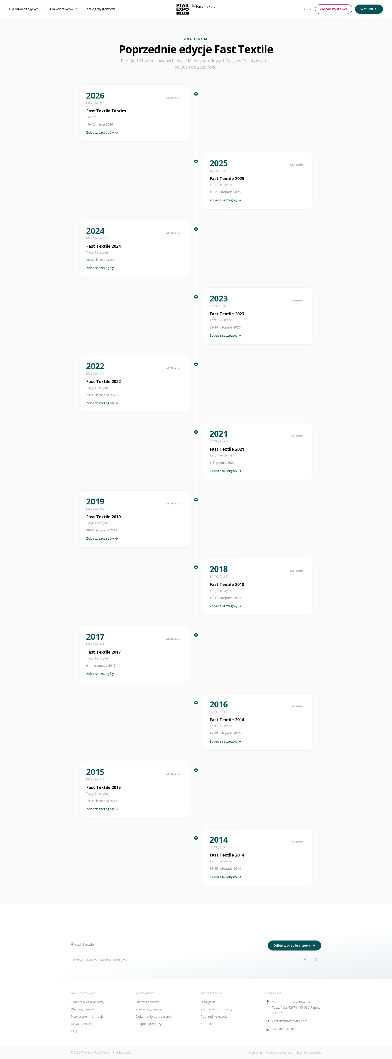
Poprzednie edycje (214, 1016)
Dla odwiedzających (24, 9)
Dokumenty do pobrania (154, 1016)
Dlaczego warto (82, 1009)
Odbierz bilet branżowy (291, 945)
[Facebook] (304, 959)
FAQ (74, 1031)
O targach (208, 1002)
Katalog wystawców (100, 9)
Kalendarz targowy (309, 1052)
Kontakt (206, 1024)
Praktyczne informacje (87, 1016)
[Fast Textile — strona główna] (195, 9)
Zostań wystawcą (334, 9)
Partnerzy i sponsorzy (216, 1009)
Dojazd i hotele (82, 1024)
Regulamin (255, 1052)
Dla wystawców (61, 9)
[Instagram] (316, 959)
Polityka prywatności (279, 1052)
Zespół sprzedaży (149, 1024)
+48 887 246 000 (284, 1029)
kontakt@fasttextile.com (290, 1021)
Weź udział (368, 9)
